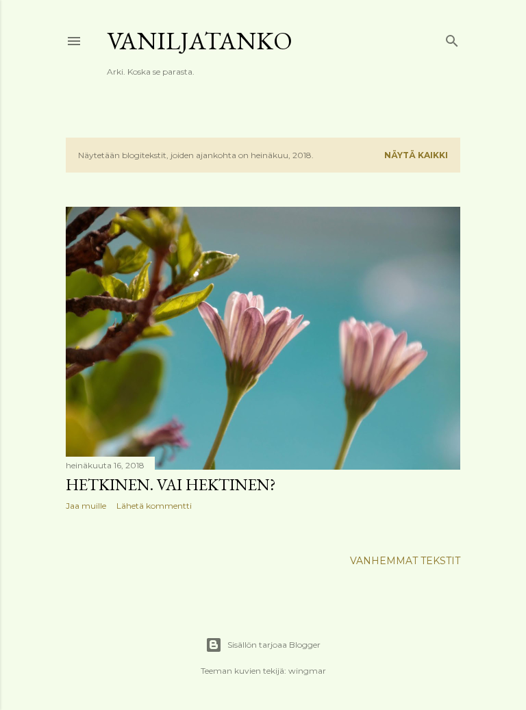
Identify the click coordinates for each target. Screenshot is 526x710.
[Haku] (452, 38)
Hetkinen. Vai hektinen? (171, 484)
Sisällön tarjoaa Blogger (274, 644)
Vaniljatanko (199, 41)
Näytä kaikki (416, 155)
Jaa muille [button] (86, 505)
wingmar (307, 670)
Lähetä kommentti (154, 505)
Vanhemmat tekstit (405, 561)
